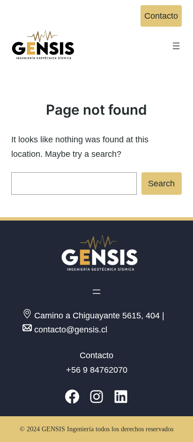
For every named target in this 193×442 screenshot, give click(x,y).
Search (161, 183)
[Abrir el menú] (176, 46)
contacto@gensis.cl (70, 329)
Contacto (161, 16)
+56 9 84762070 (96, 370)
